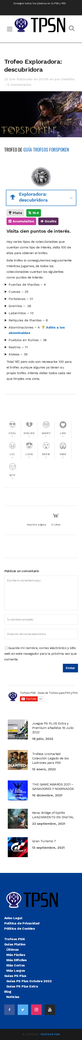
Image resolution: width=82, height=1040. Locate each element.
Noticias (12, 997)
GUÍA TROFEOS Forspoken (46, 149)
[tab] (41, 198)
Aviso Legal (13, 918)
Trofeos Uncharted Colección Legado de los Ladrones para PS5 (50, 758)
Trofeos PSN (14, 939)
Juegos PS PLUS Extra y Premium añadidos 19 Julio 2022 (52, 727)
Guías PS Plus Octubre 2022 (29, 981)
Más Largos (15, 971)
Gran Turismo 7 (44, 841)
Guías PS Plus (15, 976)
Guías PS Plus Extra (22, 986)
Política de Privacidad (22, 923)
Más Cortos (15, 965)
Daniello (68, 79)
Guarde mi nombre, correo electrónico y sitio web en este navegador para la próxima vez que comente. (40, 653)
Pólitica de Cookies (19, 928)
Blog (7, 992)
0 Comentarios (19, 85)
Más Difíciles (16, 960)
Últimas (12, 950)
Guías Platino (14, 944)
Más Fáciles (15, 955)
